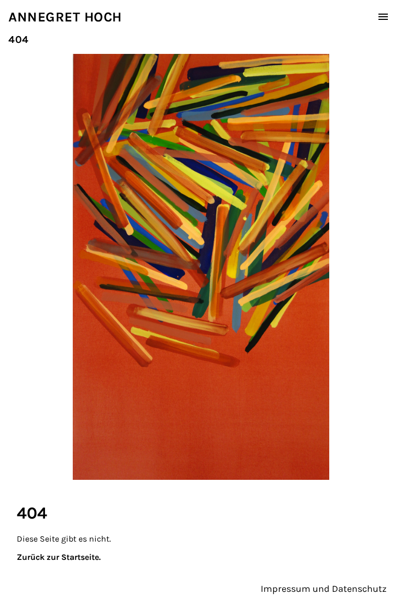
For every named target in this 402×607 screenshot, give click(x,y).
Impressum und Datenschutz (324, 588)
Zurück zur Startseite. (58, 557)
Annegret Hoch (65, 17)
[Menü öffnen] (383, 16)
